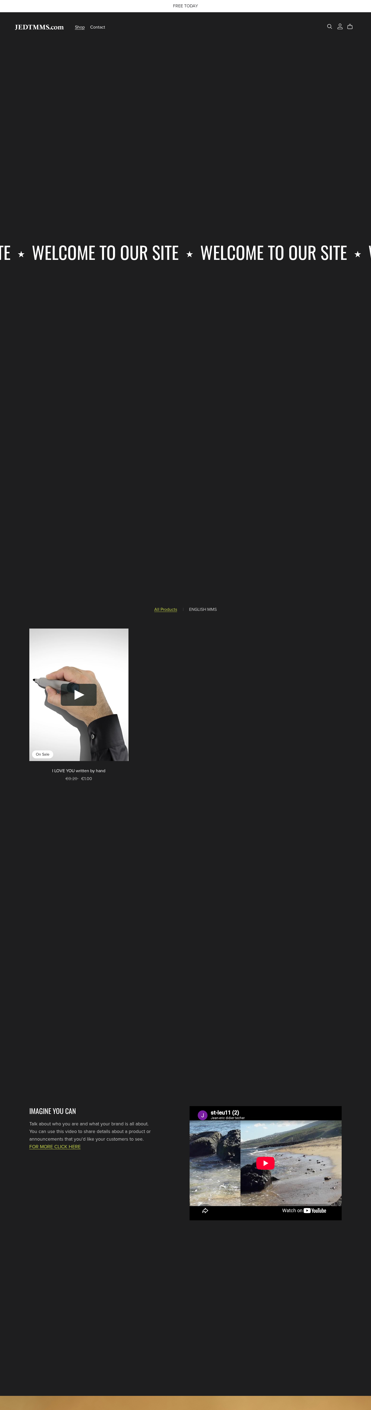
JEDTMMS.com (39, 27)
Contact (97, 27)
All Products (165, 609)
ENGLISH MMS (203, 609)
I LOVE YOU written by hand (78, 771)
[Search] (329, 26)
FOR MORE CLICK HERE (55, 1147)
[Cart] (352, 26)
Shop (80, 27)
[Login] (340, 26)
